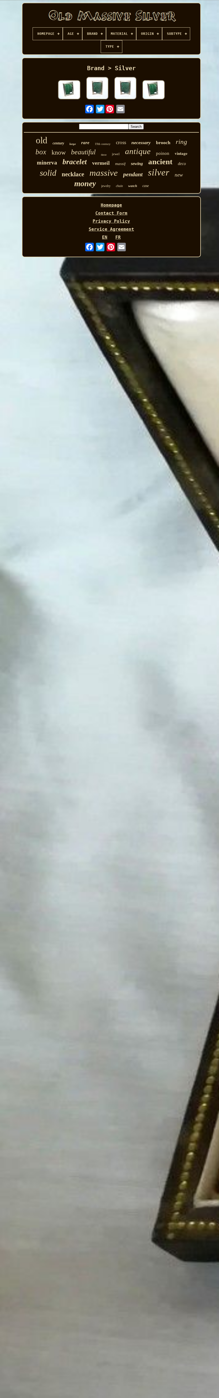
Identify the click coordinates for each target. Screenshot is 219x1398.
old (41, 140)
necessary (141, 142)
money (85, 183)
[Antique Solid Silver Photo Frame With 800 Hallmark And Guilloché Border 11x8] (97, 88)
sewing (137, 163)
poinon (162, 153)
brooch (163, 142)
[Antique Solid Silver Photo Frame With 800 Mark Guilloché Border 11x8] (125, 88)
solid (48, 173)
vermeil (101, 163)
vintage (181, 153)
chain (119, 186)
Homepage (111, 205)
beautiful (83, 152)
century (58, 143)
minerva (47, 162)
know (59, 152)
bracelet (74, 162)
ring (181, 141)
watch (132, 186)
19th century (103, 143)
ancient (160, 161)
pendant (133, 174)
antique (138, 151)
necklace (73, 174)
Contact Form (111, 213)
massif (120, 164)
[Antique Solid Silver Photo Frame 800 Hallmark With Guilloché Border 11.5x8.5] (153, 90)
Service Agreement (111, 229)
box (41, 152)
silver (158, 172)
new (179, 175)
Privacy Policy (111, 221)
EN (104, 237)
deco (182, 163)
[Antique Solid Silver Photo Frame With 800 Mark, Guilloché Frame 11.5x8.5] (69, 90)
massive (103, 173)
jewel (116, 154)
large (72, 143)
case (145, 186)
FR (118, 237)
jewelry (106, 186)
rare (85, 142)
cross (121, 142)
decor (104, 154)
